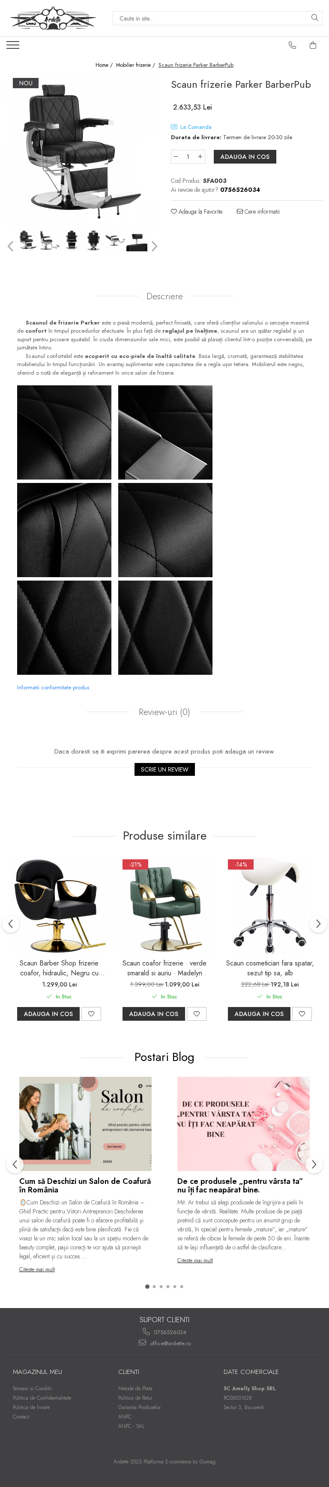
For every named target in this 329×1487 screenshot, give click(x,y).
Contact (21, 1417)
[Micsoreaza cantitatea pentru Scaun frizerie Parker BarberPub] (175, 157)
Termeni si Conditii (32, 1388)
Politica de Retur (135, 1398)
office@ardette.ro (169, 1343)
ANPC (125, 1417)
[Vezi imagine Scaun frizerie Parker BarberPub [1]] (50, 240)
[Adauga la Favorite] (91, 1014)
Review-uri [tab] (163, 712)
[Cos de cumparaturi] (313, 45)
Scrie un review (164, 769)
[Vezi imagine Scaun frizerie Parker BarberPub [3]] (94, 240)
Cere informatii (261, 211)
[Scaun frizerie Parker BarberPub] (82, 151)
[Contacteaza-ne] (292, 45)
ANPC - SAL (131, 1426)
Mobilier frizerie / (136, 65)
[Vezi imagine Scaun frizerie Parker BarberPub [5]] (137, 240)
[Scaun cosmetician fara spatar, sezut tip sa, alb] (269, 905)
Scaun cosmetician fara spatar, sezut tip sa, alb (270, 968)
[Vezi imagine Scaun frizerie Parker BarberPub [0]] (28, 240)
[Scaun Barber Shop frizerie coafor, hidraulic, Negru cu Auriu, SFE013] (59, 905)
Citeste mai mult (37, 1269)
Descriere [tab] (165, 296)
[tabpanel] (82, 151)
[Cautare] (315, 18)
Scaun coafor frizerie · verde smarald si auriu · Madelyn (164, 968)
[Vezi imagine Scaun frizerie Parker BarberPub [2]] (72, 240)
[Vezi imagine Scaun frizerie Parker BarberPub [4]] (115, 240)
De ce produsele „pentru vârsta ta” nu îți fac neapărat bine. (240, 1185)
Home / (105, 65)
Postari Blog (166, 1057)
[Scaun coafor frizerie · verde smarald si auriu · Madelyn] (164, 905)
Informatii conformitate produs (53, 687)
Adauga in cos (245, 156)
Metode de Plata (135, 1388)
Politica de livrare (31, 1407)
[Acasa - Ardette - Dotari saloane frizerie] (53, 18)
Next (153, 246)
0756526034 (169, 1332)
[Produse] (13, 47)
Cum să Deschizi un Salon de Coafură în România (85, 1185)
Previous (11, 246)
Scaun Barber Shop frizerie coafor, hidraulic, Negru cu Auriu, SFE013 (59, 968)
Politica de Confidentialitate (42, 1398)
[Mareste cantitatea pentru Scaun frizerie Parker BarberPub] (200, 157)
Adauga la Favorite (199, 211)
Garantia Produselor (139, 1407)
